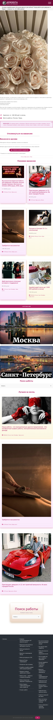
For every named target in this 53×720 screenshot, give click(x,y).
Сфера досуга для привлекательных (43, 681)
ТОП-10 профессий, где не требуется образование (43, 658)
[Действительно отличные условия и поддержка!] (13, 270)
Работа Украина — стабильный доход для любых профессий (25, 686)
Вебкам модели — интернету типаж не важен (43, 686)
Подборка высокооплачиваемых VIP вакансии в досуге (25, 640)
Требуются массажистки (11, 245)
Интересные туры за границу (26, 664)
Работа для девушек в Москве (25, 649)
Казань (6, 192)
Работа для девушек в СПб (26, 657)
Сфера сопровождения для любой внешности (43, 676)
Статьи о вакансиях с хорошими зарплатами (43, 706)
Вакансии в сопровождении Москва (26, 654)
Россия (22, 156)
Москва (6, 251)
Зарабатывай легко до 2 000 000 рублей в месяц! (39, 288)
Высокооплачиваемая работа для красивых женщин (43, 642)
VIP (4, 192)
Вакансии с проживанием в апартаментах (42, 671)
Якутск (42, 200)
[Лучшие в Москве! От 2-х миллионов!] (40, 218)
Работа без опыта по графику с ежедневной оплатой (43, 652)
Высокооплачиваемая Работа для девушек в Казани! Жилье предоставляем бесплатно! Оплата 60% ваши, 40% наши (13, 183)
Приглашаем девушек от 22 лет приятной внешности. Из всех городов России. (39, 192)
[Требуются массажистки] (13, 226)
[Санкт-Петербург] (26, 346)
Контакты (5, 639)
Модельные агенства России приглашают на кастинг (26, 645)
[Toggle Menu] (50, 3)
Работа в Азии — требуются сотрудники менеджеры (26, 676)
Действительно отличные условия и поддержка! (11, 282)
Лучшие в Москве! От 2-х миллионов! (38, 229)
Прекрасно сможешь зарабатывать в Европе (25, 672)
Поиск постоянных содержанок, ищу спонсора (43, 701)
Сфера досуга (26, 156)
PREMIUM (32, 236)
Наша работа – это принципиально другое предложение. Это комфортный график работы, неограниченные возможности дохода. (24, 428)
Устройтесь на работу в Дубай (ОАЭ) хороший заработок (26, 668)
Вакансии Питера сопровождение (23, 661)
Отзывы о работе (23, 689)
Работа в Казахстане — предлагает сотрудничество (26, 680)
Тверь (31, 156)
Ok (37, 717)
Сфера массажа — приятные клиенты (43, 691)
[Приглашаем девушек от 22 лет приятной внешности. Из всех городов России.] (40, 177)
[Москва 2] (26, 311)
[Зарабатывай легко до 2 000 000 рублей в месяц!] (40, 273)
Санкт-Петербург (11, 289)
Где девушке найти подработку (43, 647)
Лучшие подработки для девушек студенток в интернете (43, 664)
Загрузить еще (26, 306)
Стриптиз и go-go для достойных (43, 695)
